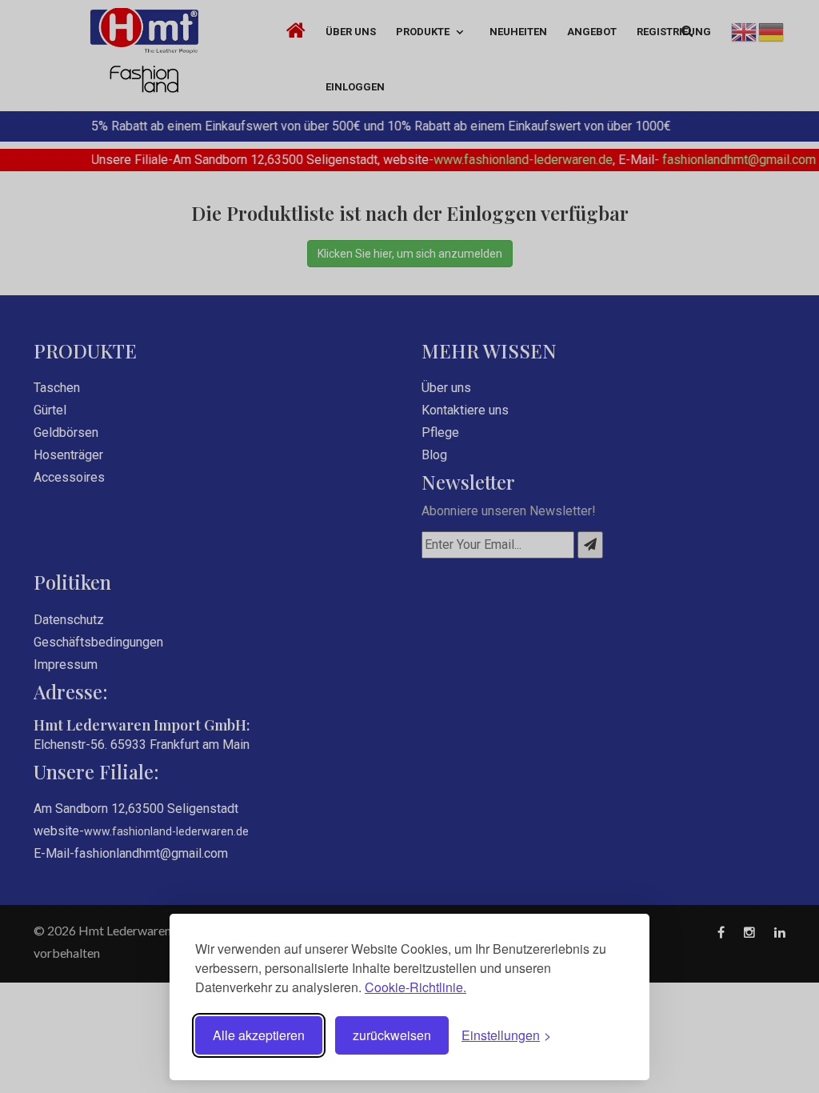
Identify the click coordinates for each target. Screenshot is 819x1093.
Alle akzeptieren (259, 1035)
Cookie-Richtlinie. (415, 987)
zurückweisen (392, 1035)
